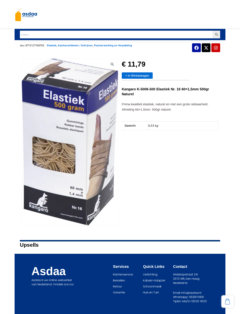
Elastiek (52, 45)
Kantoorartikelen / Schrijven (75, 45)
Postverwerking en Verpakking (113, 45)
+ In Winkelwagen (137, 75)
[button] (112, 64)
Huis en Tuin (151, 292)
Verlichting (150, 274)
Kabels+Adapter (154, 280)
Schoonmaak (152, 286)
